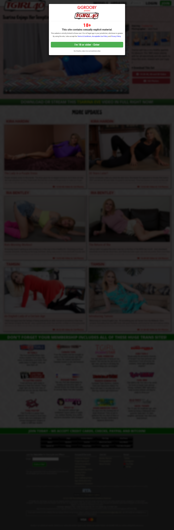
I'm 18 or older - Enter (87, 44)
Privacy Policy (116, 36)
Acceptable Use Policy (100, 36)
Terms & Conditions (84, 36)
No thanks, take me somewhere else (87, 51)
